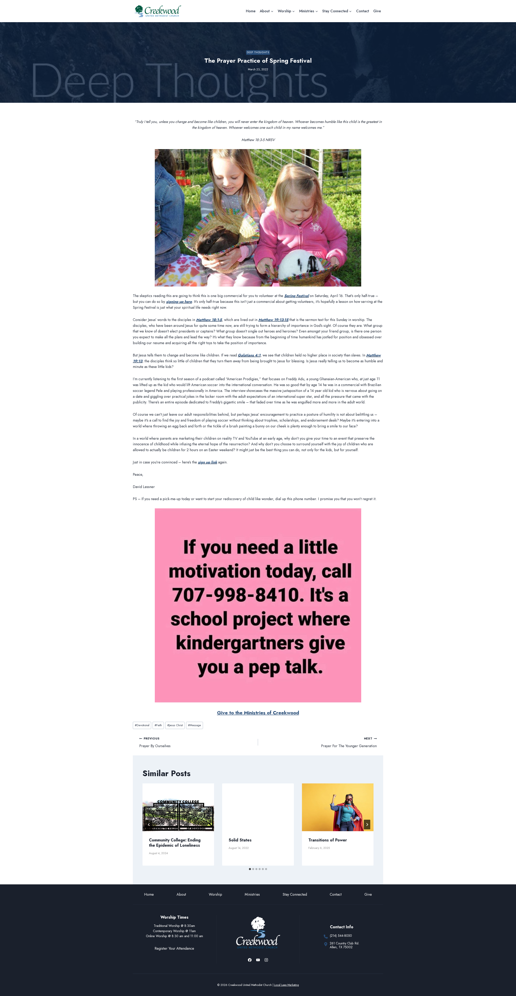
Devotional (142, 725)
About (181, 894)
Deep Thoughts (258, 52)
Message (194, 725)
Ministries (252, 894)
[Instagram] (266, 960)
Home (251, 11)
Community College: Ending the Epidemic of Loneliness (175, 842)
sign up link (207, 462)
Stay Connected (295, 894)
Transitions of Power (327, 840)
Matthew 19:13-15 (273, 319)
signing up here (179, 301)
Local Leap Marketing (286, 985)
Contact (362, 11)
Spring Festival (296, 295)
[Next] (367, 824)
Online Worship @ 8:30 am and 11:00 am (174, 936)
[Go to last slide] (149, 824)
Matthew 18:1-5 (209, 319)
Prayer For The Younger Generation (349, 742)
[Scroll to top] (505, 979)
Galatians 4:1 (249, 355)
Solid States (240, 840)
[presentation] (178, 807)
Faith (158, 725)
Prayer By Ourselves (155, 742)
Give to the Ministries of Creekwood (258, 712)
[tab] (250, 869)
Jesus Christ (175, 725)
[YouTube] (258, 960)
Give (377, 11)
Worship (215, 894)
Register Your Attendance (174, 948)
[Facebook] (249, 960)
